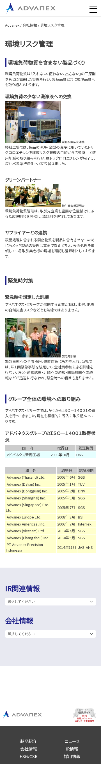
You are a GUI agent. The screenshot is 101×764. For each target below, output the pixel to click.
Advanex (12, 25)
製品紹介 (28, 741)
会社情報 (29, 25)
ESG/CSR (29, 756)
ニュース (72, 741)
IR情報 (72, 749)
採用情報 (72, 756)
